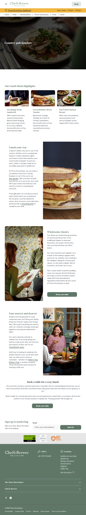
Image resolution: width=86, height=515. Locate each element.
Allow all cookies (70, 279)
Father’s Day (33, 360)
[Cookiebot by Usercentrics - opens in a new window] (74, 234)
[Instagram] (10, 498)
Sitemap (35, 511)
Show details (74, 272)
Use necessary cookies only (42, 279)
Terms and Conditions (59, 511)
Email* (35, 423)
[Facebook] (6, 498)
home (7, 14)
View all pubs (45, 511)
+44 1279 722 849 (44, 456)
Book (76, 4)
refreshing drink (27, 204)
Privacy (28, 511)
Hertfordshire (25, 14)
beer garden (13, 178)
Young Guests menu (16, 347)
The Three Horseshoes (14, 482)
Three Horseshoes (42, 14)
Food (54, 14)
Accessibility (9, 511)
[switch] (32, 265)
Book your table (62, 294)
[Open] (6, 4)
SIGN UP (71, 427)
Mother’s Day (14, 362)
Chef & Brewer (11, 488)
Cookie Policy (19, 511)
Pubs (14, 14)
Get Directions (66, 472)
